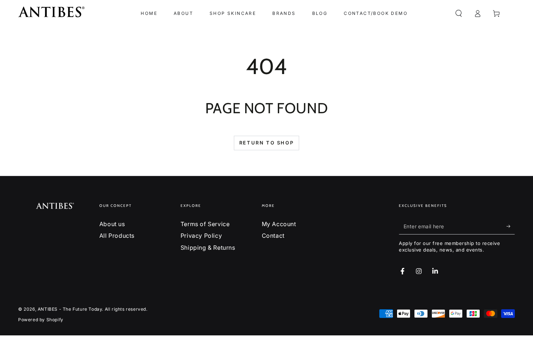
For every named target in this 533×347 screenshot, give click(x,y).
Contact (273, 235)
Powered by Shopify (40, 319)
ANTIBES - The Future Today (70, 309)
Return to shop (266, 143)
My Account (279, 224)
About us (112, 224)
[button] (458, 13)
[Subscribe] (511, 226)
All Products (117, 235)
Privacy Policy (201, 235)
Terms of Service (205, 224)
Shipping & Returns (208, 247)
